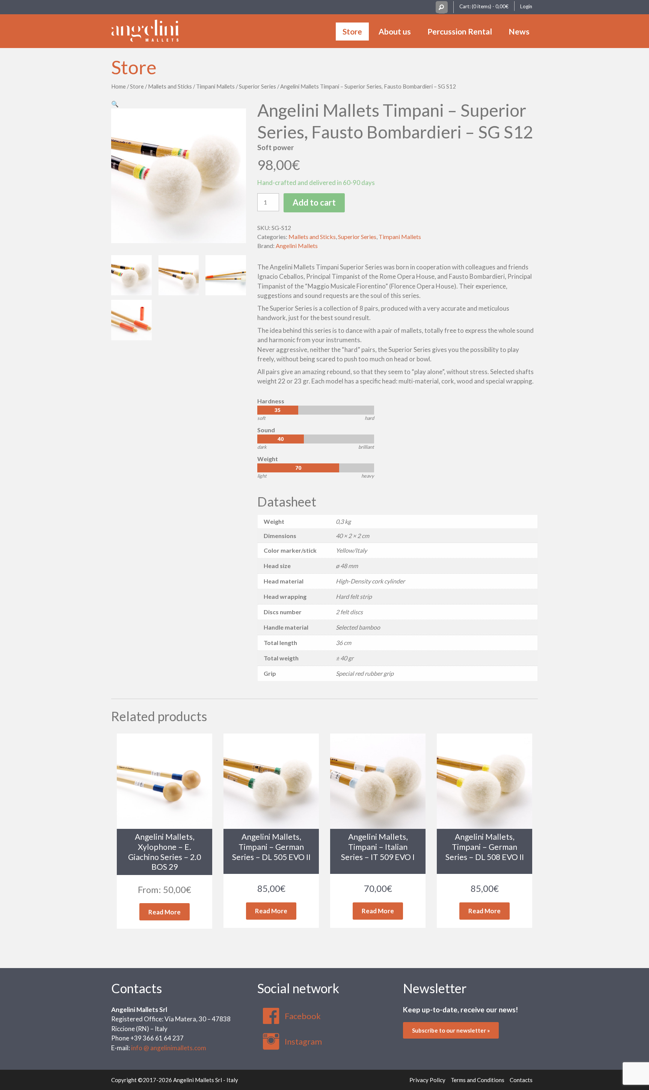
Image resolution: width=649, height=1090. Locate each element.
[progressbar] (315, 410)
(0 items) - (490, 6)
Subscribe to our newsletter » (451, 1030)
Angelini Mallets (297, 245)
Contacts (136, 988)
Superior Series (257, 86)
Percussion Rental (459, 31)
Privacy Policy (427, 1079)
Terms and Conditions (477, 1079)
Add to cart (314, 202)
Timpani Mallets (215, 86)
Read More (164, 912)
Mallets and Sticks (170, 86)
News (519, 31)
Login (526, 6)
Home (118, 86)
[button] (115, 103)
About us (395, 31)
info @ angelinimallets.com (168, 1048)
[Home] (145, 29)
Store (352, 31)
